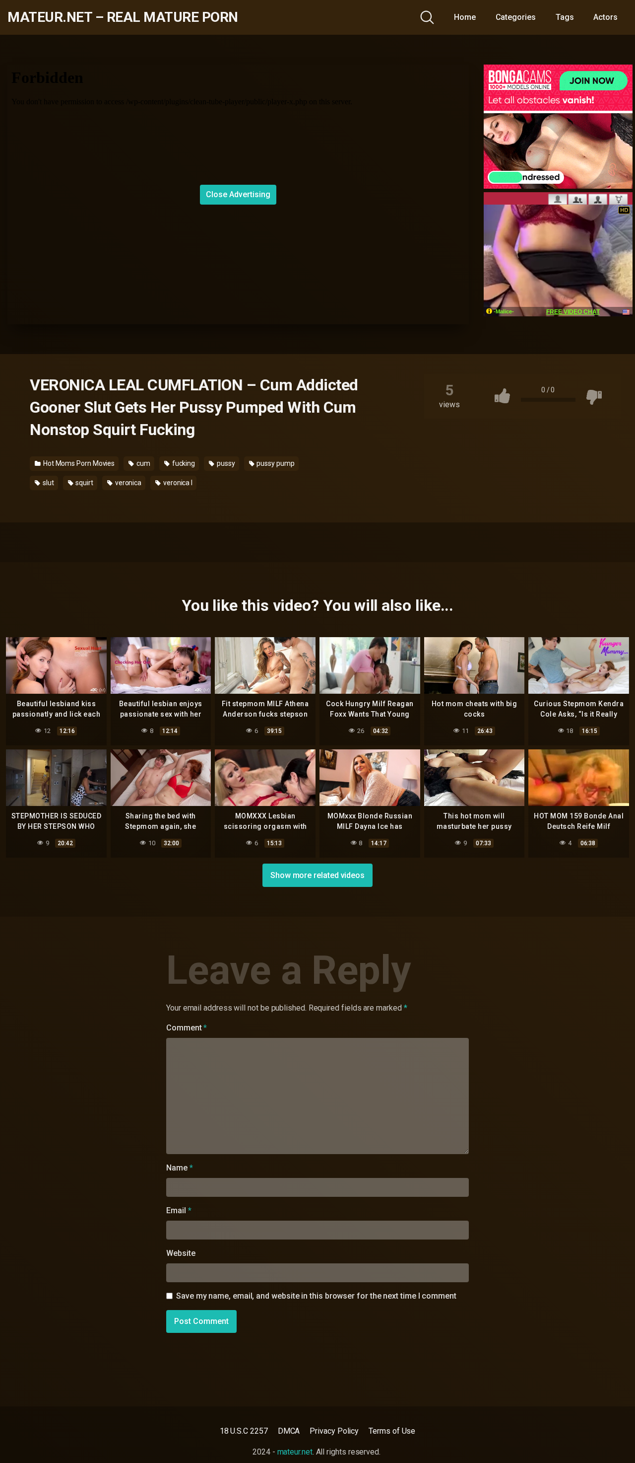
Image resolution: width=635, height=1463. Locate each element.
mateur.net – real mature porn (122, 17)
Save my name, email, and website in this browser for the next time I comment (316, 1296)
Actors (605, 17)
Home (465, 17)
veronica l (177, 483)
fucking (183, 463)
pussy (225, 463)
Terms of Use (392, 1431)
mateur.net (295, 1452)
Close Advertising (238, 194)
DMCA (289, 1431)
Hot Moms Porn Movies (78, 463)
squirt (83, 483)
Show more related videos (317, 875)
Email (178, 1210)
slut (47, 483)
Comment (186, 1027)
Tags (565, 17)
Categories (516, 17)
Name (179, 1167)
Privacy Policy (334, 1431)
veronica (127, 483)
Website (180, 1253)
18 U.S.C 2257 (244, 1431)
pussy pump (275, 463)
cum (142, 463)
